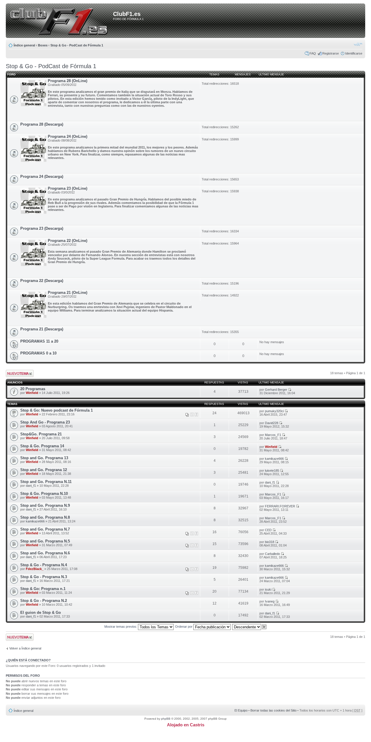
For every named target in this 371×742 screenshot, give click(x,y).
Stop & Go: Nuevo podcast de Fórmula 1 (56, 410)
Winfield (32, 392)
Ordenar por (184, 626)
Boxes (43, 45)
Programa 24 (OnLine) (67, 136)
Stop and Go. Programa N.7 (45, 529)
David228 (271, 423)
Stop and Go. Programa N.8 (45, 517)
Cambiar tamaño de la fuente (358, 44)
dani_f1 (31, 485)
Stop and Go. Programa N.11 (46, 481)
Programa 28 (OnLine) (67, 81)
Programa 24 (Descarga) (41, 176)
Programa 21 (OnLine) (67, 292)
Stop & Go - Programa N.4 (43, 565)
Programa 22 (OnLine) (67, 240)
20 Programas (32, 389)
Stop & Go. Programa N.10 (44, 493)
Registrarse (330, 53)
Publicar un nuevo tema (18, 373)
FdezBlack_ (34, 569)
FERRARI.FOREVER (280, 506)
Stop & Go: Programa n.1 (43, 589)
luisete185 (272, 470)
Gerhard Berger (276, 389)
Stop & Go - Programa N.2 (43, 600)
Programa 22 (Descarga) (41, 280)
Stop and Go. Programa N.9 (45, 505)
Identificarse (353, 53)
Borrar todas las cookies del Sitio (273, 710)
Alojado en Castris (185, 724)
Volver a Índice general (25, 648)
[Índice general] (60, 21)
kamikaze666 (274, 458)
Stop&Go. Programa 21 (41, 434)
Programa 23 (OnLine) (67, 188)
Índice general (24, 45)
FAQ (313, 53)
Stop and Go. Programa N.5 (45, 541)
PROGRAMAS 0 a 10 (38, 353)
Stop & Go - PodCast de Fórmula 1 (76, 45)
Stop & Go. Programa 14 (42, 446)
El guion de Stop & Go (40, 612)
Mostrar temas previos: (121, 626)
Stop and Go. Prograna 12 (43, 470)
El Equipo (241, 710)
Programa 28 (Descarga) (41, 124)
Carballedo (272, 553)
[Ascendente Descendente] (249, 626)
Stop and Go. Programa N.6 (45, 553)
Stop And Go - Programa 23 (45, 422)
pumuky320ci (274, 411)
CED (268, 530)
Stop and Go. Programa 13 (44, 458)
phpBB (165, 718)
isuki (268, 589)
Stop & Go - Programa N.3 (43, 577)
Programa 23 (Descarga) (41, 228)
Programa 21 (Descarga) (41, 329)
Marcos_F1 (273, 435)
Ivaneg (269, 601)
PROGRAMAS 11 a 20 (39, 341)
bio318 (269, 542)
